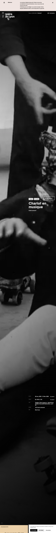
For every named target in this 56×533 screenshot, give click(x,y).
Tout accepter (33, 530)
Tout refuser (41, 530)
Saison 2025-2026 (33, 13)
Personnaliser (48, 530)
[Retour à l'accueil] (9, 15)
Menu (3, 16)
